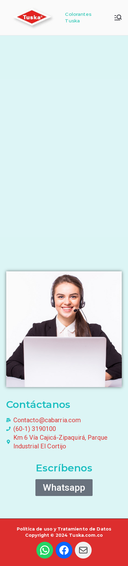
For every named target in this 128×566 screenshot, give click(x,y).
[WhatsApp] (44, 550)
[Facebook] (64, 550)
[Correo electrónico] (83, 550)
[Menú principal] (118, 17)
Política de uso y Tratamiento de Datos (64, 529)
